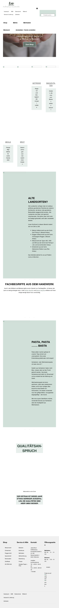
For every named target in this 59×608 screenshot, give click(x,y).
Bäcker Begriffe (40, 290)
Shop (5, 23)
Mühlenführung (22, 556)
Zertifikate (7, 561)
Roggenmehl (8, 553)
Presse (20, 561)
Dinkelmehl (8, 550)
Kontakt (33, 571)
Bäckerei (6, 30)
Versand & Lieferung (8, 14)
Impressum (6, 11)
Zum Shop (30, 44)
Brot (22, 142)
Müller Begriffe (29, 290)
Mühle (15, 23)
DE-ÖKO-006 (8, 564)
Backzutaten (50, 84)
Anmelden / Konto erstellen (25, 30)
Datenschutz (18, 11)
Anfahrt (48, 567)
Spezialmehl (8, 556)
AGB (12, 11)
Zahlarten (17, 14)
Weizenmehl (8, 547)
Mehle (8, 142)
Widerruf (25, 11)
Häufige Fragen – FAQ (23, 565)
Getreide (36, 83)
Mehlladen (27, 23)
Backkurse (21, 550)
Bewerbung (22, 558)
